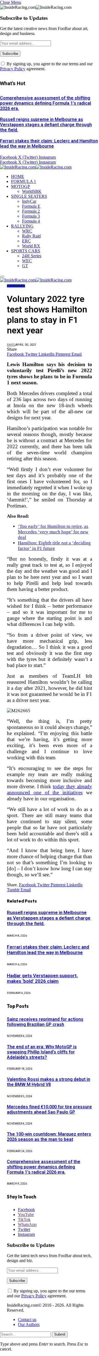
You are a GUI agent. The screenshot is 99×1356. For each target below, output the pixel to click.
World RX (31, 246)
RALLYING (22, 226)
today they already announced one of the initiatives (49, 789)
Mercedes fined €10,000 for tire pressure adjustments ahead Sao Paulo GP (49, 1109)
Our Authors (29, 1324)
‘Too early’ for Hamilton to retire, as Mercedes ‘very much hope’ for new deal (53, 532)
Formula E (31, 206)
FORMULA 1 (23, 181)
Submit (59, 1334)
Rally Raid (31, 236)
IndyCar (29, 201)
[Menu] (2, 276)
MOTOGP (20, 186)
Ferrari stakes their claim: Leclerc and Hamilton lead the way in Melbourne (49, 143)
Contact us (27, 1319)
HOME (17, 176)
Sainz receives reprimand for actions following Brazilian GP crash (45, 1022)
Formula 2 (31, 211)
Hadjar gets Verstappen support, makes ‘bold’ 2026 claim (42, 978)
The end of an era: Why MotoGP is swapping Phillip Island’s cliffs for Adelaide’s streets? (42, 1052)
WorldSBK (32, 191)
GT (25, 265)
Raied (11, 345)
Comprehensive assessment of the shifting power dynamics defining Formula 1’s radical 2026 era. (45, 103)
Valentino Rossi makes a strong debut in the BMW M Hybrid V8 (48, 1082)
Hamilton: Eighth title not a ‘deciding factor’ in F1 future (54, 545)
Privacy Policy (12, 68)
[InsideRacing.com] (36, 167)
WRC (27, 231)
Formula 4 (31, 221)
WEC (27, 260)
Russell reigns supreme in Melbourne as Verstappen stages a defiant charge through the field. (46, 125)
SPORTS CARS (25, 250)
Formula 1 (16, 285)
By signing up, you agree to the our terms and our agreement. (46, 1293)
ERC (26, 241)
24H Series (31, 255)
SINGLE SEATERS (29, 196)
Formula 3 (31, 216)
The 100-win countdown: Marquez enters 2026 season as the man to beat (49, 1136)
